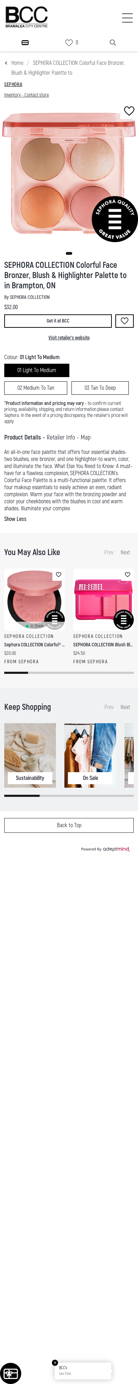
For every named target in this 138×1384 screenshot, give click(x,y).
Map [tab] (86, 437)
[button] (69, 253)
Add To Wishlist (124, 321)
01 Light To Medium (36, 370)
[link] (69, 43)
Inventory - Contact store (26, 95)
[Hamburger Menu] (25, 43)
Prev (109, 552)
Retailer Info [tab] (61, 437)
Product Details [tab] (22, 437)
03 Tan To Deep (100, 388)
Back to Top (69, 825)
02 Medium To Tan (35, 388)
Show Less (15, 519)
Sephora (13, 84)
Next (125, 552)
